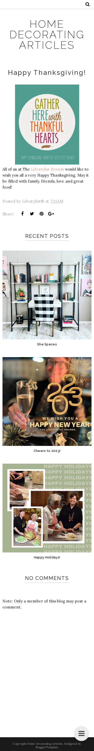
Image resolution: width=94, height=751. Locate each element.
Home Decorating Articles (47, 34)
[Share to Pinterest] (42, 214)
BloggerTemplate (47, 747)
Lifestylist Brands (47, 169)
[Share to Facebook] (22, 214)
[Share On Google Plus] (51, 214)
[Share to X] (32, 214)
